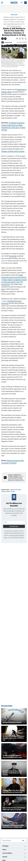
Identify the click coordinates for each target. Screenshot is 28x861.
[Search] (22, 2)
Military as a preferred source (16, 480)
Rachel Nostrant (9, 42)
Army (3, 289)
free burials (12, 256)
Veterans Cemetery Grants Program (12, 151)
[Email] (22, 38)
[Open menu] (2, 2)
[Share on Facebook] (17, 38)
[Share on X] (20, 38)
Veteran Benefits (14, 14)
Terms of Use (13, 535)
